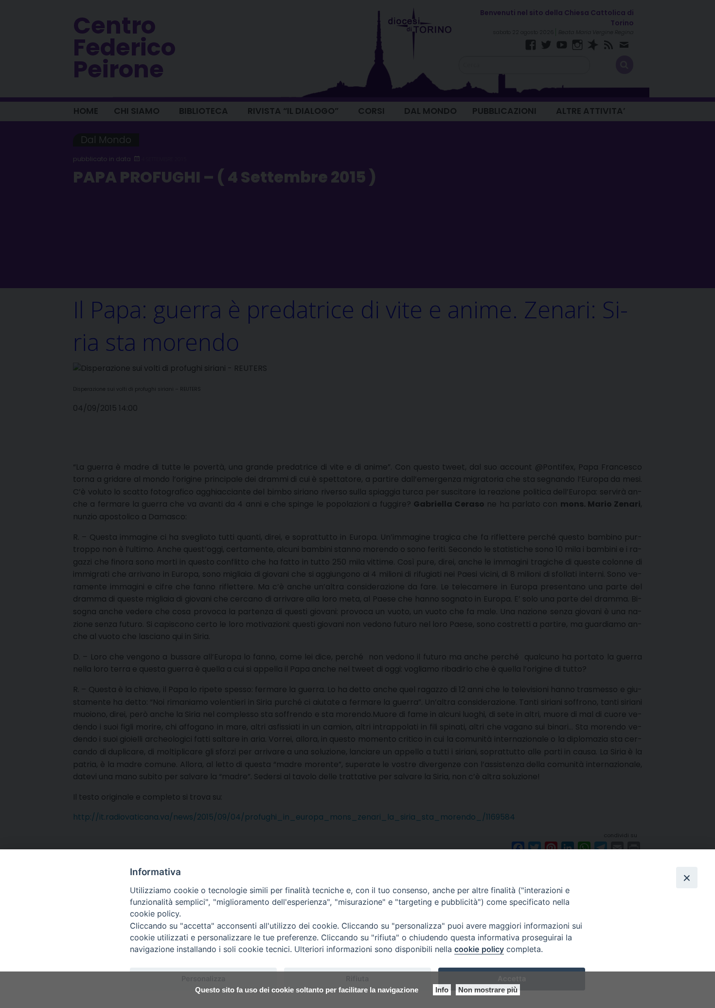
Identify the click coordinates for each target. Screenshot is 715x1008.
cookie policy (479, 949)
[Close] (686, 877)
